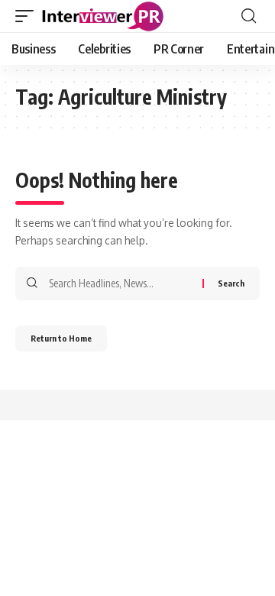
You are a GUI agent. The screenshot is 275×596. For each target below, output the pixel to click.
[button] (28, 16)
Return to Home (61, 338)
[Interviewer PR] (103, 16)
